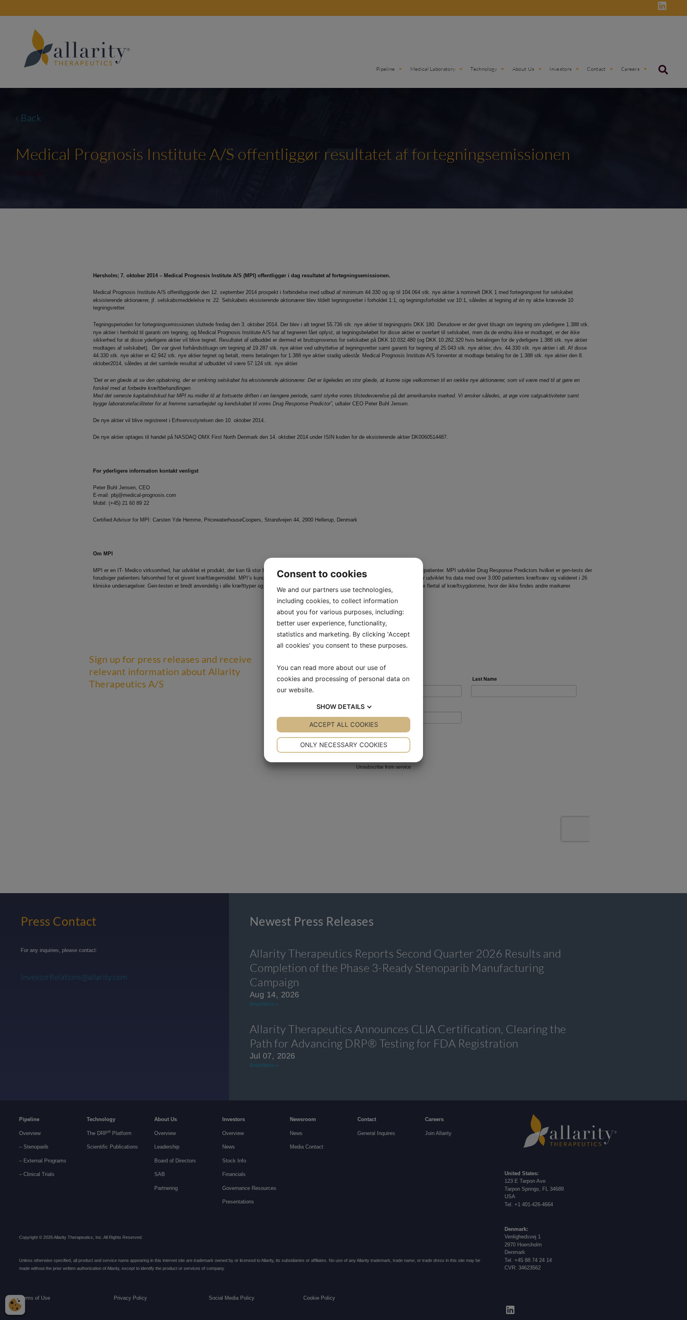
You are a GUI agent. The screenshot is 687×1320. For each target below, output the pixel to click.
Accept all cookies (343, 724)
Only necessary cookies (343, 745)
